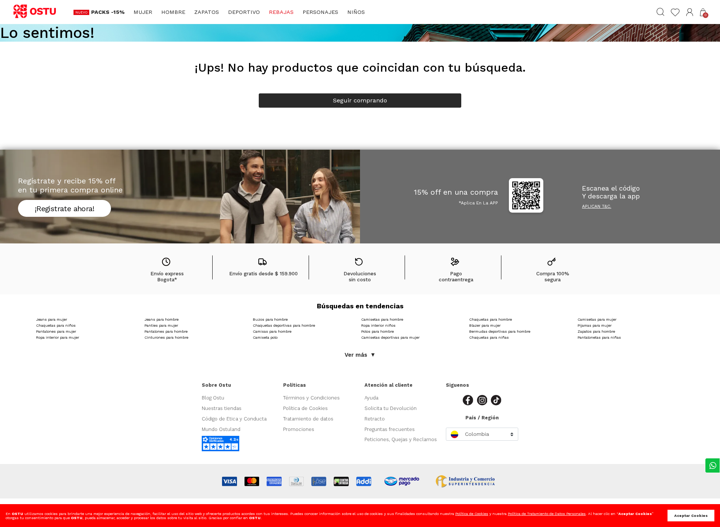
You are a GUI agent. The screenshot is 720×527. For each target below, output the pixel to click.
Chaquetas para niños (56, 325)
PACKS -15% (107, 12)
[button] (690, 12)
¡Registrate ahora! (64, 208)
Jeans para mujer (51, 319)
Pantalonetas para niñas (599, 337)
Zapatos (206, 12)
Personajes (320, 12)
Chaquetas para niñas (489, 337)
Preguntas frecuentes (389, 429)
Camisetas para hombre (382, 319)
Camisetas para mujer (597, 319)
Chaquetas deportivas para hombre (284, 325)
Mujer (143, 12)
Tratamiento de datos (308, 419)
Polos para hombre (377, 331)
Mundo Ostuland (221, 429)
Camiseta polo (265, 337)
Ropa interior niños (378, 325)
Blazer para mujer (485, 325)
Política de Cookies (305, 408)
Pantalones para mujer (56, 331)
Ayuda (371, 398)
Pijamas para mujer (595, 325)
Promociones (298, 429)
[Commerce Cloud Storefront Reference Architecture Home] (38, 11)
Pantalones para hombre (166, 331)
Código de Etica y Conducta (234, 419)
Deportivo (244, 12)
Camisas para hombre (272, 331)
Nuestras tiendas (222, 408)
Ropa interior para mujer (57, 337)
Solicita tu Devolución (390, 408)
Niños (356, 12)
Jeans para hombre (161, 319)
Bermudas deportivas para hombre (499, 331)
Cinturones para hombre (166, 337)
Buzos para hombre (270, 319)
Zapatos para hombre (596, 331)
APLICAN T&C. (596, 206)
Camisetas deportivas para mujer (390, 337)
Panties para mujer (161, 325)
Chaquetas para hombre (490, 319)
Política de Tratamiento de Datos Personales (547, 514)
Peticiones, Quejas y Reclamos (400, 439)
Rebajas (281, 12)
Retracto (374, 419)
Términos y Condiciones (311, 398)
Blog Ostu (213, 398)
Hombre (173, 12)
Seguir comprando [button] (360, 100)
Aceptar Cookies (691, 515)
